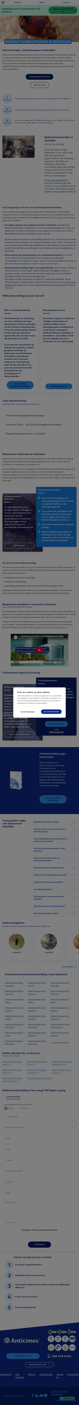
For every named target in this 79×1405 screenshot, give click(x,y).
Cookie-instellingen (28, 711)
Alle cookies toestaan (51, 711)
